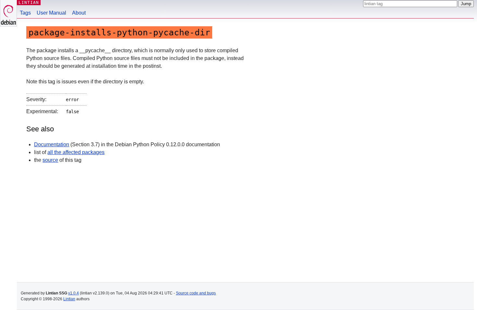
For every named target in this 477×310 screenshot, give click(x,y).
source (50, 160)
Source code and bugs (196, 293)
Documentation (51, 144)
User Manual (51, 13)
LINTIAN (28, 2)
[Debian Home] (8, 13)
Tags (25, 13)
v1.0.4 (73, 293)
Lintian (69, 299)
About (79, 13)
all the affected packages (75, 152)
